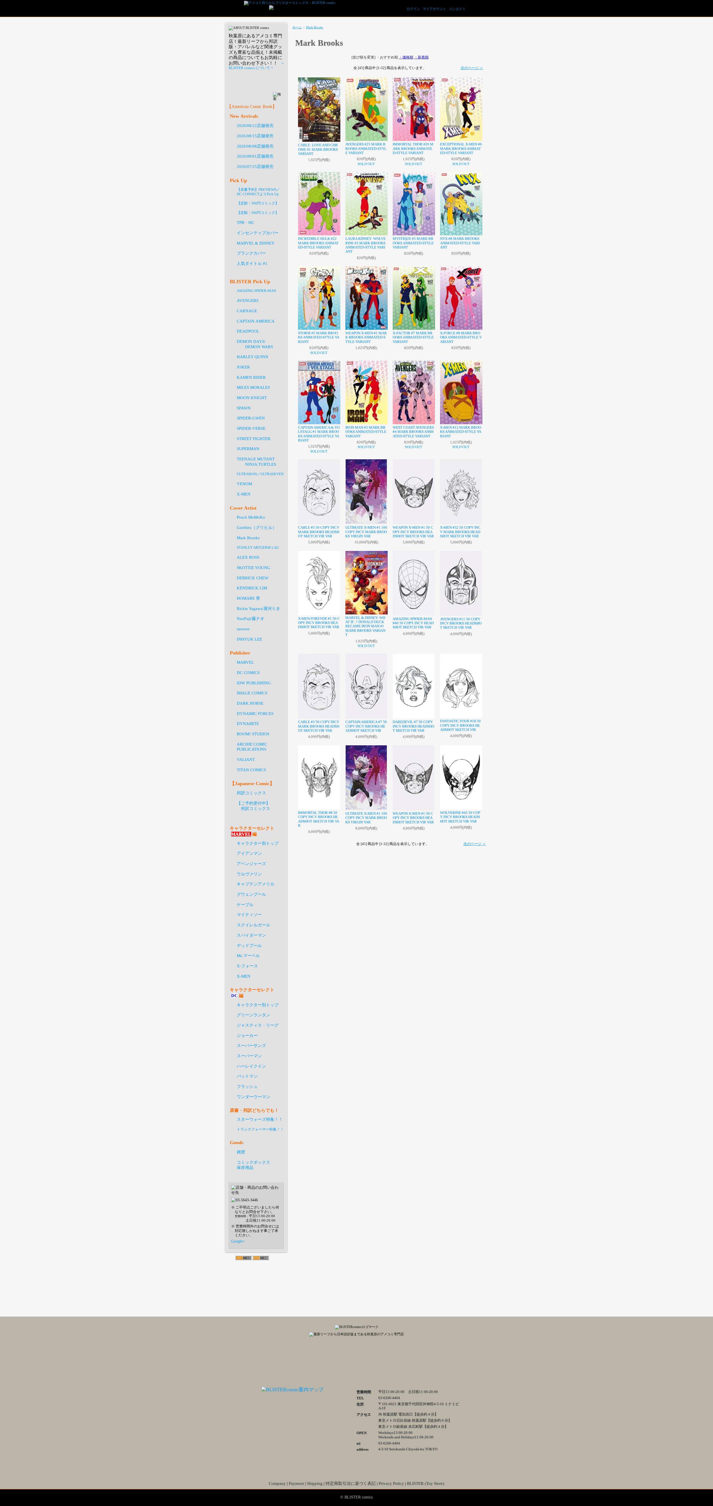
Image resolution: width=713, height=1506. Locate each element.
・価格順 (406, 57)
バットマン (247, 1076)
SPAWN (244, 408)
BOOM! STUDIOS (253, 733)
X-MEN (243, 494)
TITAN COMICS (251, 769)
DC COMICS (248, 672)
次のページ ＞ (472, 68)
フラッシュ (247, 1086)
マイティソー (249, 914)
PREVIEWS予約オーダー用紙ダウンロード (256, 81)
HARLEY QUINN (252, 356)
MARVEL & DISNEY (256, 243)
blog (384, 1360)
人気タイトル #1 (252, 263)
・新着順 (421, 57)
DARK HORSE (250, 703)
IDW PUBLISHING (254, 682)
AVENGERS (247, 300)
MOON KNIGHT (252, 397)
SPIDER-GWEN (251, 418)
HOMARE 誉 (248, 598)
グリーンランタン (253, 1014)
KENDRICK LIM (252, 587)
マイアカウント (434, 9)
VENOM (244, 483)
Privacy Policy (391, 1483)
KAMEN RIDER (251, 377)
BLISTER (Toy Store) (425, 1483)
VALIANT (246, 759)
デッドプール (249, 945)
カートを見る (479, 8)
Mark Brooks (314, 27)
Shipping (315, 1483)
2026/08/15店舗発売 (255, 135)
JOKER (243, 367)
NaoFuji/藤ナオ (250, 618)
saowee (243, 628)
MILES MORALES (253, 387)
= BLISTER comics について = (256, 65)
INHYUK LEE (249, 639)
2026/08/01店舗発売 (255, 156)
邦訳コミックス (251, 792)
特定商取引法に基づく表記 (351, 1483)
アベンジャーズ (251, 863)
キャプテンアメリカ (255, 884)
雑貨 (241, 1151)
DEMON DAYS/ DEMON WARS (255, 344)
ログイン (413, 9)
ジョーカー (247, 1035)
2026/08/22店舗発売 (255, 125)
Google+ (238, 1241)
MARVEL (245, 662)
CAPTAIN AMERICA (256, 321)
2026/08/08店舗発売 (255, 146)
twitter (356, 1360)
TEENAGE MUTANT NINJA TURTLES (256, 462)
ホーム (297, 27)
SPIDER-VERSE (251, 428)
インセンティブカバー (258, 232)
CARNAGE (247, 310)
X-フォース (247, 965)
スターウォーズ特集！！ (260, 1119)
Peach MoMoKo (251, 517)
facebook (328, 1360)
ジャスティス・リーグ (258, 1025)
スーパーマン (249, 1055)
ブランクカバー (251, 253)
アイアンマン (249, 853)
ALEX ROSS (248, 557)
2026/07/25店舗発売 (255, 166)
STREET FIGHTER (253, 438)
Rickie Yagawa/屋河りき (258, 608)
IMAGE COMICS (252, 692)
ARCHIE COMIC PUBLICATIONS (252, 747)
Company (277, 1483)
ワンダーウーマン (253, 1096)
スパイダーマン (251, 935)
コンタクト (457, 9)
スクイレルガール (253, 924)
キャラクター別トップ (258, 843)
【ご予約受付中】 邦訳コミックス (253, 806)
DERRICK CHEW (252, 577)
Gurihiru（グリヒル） (257, 527)
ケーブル (245, 904)
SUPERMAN (248, 448)
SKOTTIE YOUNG (253, 567)
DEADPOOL (248, 331)
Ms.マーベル (248, 955)
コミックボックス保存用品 (253, 1165)
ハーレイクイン (251, 1066)
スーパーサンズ (251, 1045)
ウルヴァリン (249, 874)
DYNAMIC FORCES (255, 713)
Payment (296, 1483)
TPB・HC (245, 222)
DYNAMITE (248, 723)
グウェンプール (251, 894)
